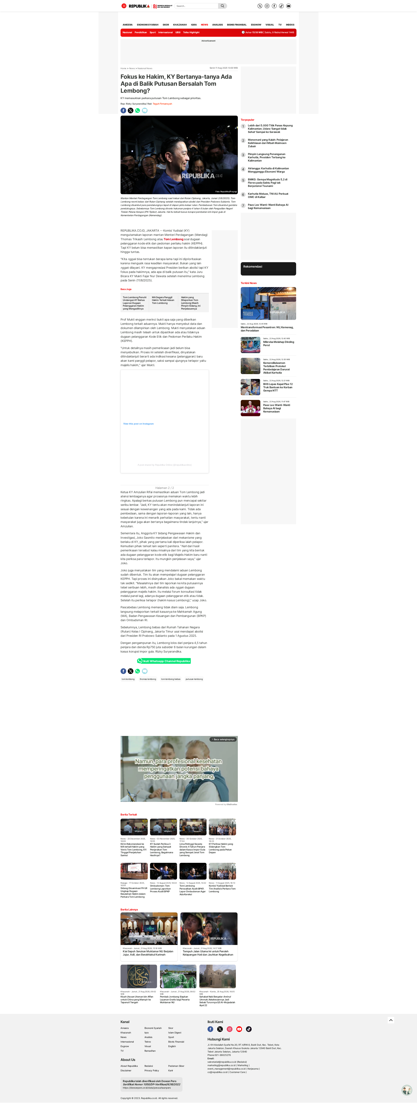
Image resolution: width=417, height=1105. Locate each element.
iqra (194, 24)
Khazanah (126, 1032)
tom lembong (128, 679)
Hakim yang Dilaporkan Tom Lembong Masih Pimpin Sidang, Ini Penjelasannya (191, 303)
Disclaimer (126, 1070)
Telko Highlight (191, 32)
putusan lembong (194, 679)
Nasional (127, 32)
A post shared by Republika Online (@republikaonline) (165, 465)
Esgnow (125, 1046)
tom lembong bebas (170, 679)
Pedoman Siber (176, 1066)
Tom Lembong (173, 239)
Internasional (165, 32)
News (132, 68)
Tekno (147, 1041)
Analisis (148, 1037)
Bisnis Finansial (237, 24)
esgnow (256, 24)
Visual (147, 1046)
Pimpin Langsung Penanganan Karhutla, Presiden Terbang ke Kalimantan (267, 157)
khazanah (180, 24)
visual (270, 24)
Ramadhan (150, 1050)
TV (280, 24)
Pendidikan (141, 32)
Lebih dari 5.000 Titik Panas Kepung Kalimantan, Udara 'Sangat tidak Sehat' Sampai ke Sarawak (270, 129)
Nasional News (144, 68)
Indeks (290, 24)
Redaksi (148, 1066)
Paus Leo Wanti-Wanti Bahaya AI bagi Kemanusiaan (268, 206)
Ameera (125, 1028)
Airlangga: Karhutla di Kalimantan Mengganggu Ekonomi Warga (268, 170)
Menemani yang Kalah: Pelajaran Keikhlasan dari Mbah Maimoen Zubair (268, 143)
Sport (153, 32)
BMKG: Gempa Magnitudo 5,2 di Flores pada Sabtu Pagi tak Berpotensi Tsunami (267, 183)
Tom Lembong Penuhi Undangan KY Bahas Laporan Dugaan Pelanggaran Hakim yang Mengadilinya (134, 303)
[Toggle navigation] (124, 5)
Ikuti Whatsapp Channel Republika (166, 661)
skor (166, 24)
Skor (170, 1028)
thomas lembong (148, 679)
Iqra (146, 1032)
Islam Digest (174, 1032)
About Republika (129, 1066)
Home (123, 68)
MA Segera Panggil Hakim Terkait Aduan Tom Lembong (163, 300)
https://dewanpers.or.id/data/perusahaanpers (147, 1087)
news (204, 24)
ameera (128, 24)
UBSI (177, 32)
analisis (217, 24)
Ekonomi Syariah (147, 24)
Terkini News (249, 283)
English (172, 1046)
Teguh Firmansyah (162, 103)
